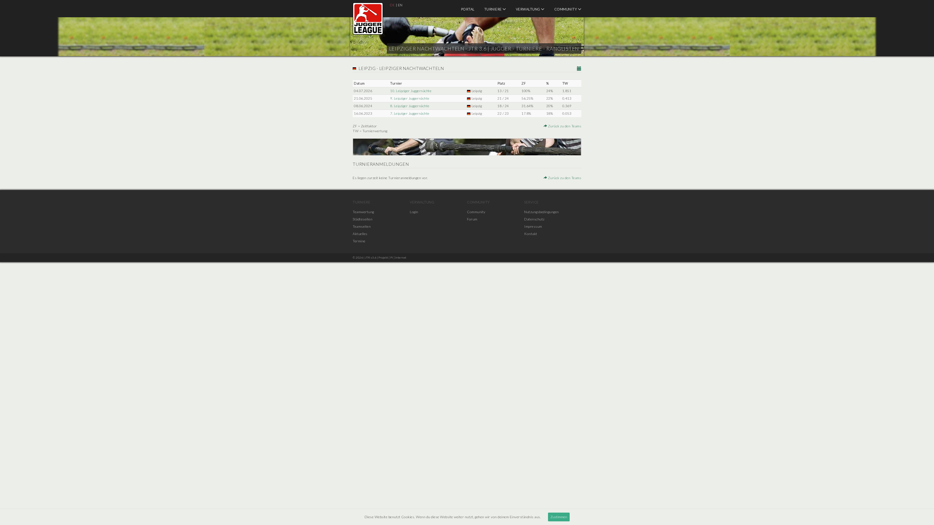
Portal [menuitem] (468, 9)
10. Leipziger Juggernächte (410, 91)
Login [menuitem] (414, 212)
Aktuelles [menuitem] (360, 234)
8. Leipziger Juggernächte (410, 106)
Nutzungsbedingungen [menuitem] (541, 212)
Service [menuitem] (531, 202)
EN (400, 5)
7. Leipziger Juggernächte (410, 113)
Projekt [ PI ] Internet (392, 257)
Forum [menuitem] (472, 219)
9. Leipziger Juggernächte (410, 98)
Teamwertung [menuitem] (363, 212)
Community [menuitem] (566, 9)
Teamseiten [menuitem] (362, 226)
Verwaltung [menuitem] (528, 9)
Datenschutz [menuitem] (534, 219)
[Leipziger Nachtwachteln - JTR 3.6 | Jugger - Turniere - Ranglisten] (368, 18)
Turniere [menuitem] (493, 9)
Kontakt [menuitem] (530, 234)
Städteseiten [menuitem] (362, 219)
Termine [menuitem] (359, 241)
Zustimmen (558, 517)
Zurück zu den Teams (564, 126)
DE (392, 5)
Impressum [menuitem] (533, 226)
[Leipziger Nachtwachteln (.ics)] (579, 69)
